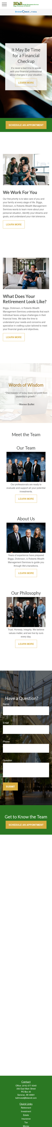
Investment (26, 1111)
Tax (26, 1122)
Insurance (26, 1118)
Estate (26, 1115)
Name (6, 704)
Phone (6, 741)
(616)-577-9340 (29, 1085)
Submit (10, 786)
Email (6, 722)
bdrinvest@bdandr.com (26, 1097)
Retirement (26, 1107)
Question (7, 760)
